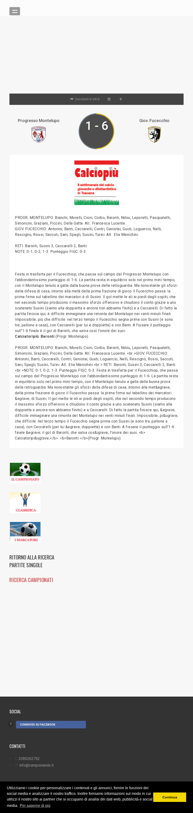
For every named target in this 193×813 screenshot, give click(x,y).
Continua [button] (169, 797)
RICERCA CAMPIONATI (31, 579)
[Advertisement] (96, 61)
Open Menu (14, 11)
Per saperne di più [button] (35, 806)
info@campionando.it (36, 765)
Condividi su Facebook (37, 724)
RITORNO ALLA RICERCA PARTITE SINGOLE (31, 561)
